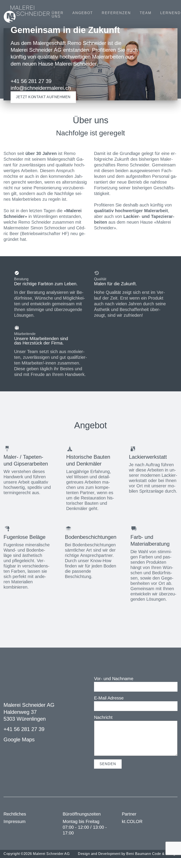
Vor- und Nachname (113, 678)
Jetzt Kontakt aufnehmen (43, 97)
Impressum (15, 821)
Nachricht (103, 717)
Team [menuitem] (145, 13)
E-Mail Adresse (109, 698)
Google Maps (19, 739)
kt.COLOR (132, 821)
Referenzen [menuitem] (116, 13)
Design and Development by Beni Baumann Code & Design (127, 854)
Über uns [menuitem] (58, 14)
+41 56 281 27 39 (24, 729)
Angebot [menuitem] (82, 13)
